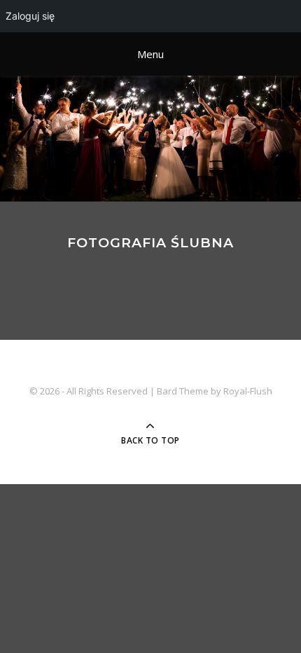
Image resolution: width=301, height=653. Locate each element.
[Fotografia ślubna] (150, 139)
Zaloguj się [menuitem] (30, 16)
